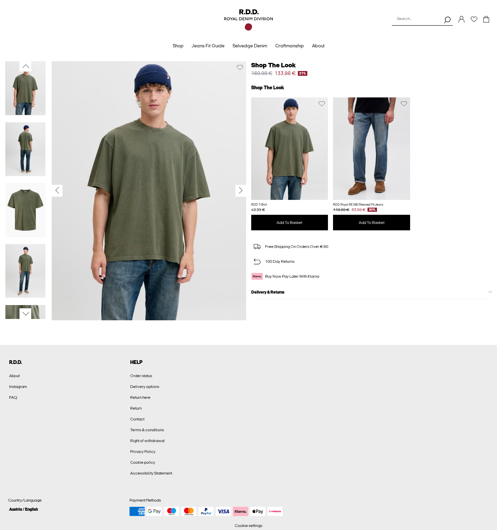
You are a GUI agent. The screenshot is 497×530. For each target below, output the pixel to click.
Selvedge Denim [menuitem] (250, 46)
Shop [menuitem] (178, 46)
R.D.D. (15, 362)
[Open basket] (486, 20)
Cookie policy (142, 462)
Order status (141, 375)
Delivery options (144, 386)
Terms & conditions (147, 430)
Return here (140, 397)
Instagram (18, 386)
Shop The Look (273, 65)
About (14, 375)
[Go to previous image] (25, 66)
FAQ (13, 397)
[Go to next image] (25, 313)
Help (136, 362)
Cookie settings (248, 525)
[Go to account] (461, 20)
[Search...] (447, 19)
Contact (137, 419)
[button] (289, 148)
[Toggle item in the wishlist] (240, 67)
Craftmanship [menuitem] (289, 46)
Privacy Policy (143, 451)
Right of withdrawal (147, 440)
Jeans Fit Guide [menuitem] (208, 46)
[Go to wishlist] (474, 21)
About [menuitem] (318, 46)
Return (136, 408)
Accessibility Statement (151, 473)
